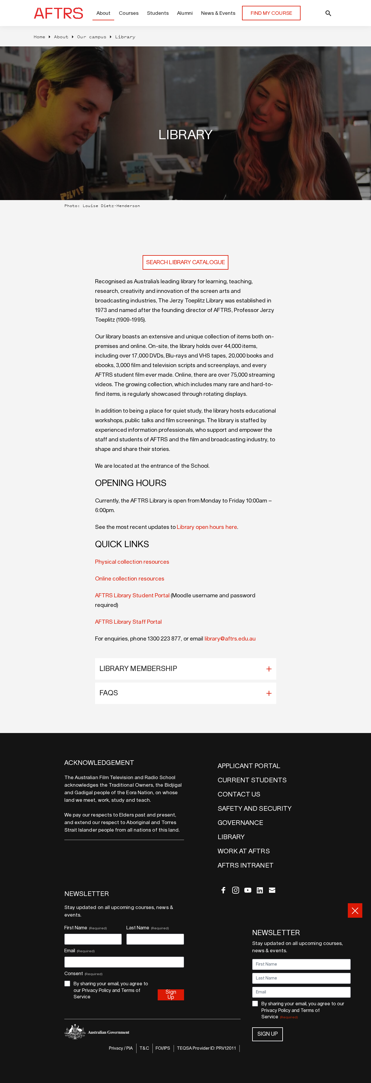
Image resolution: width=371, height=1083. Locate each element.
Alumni (184, 13)
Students (158, 13)
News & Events (218, 13)
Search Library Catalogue (185, 262)
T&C (144, 1048)
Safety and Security (255, 809)
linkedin (260, 890)
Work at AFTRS (244, 851)
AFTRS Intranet (246, 865)
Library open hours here (207, 527)
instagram (235, 890)
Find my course (271, 13)
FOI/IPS (163, 1048)
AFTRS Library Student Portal (132, 595)
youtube (248, 890)
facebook (223, 890)
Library (231, 837)
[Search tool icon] (317, 13)
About (103, 13)
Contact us (239, 794)
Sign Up (267, 1034)
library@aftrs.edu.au (230, 639)
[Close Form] (355, 910)
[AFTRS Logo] (60, 13)
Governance (240, 823)
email (272, 890)
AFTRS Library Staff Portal (129, 622)
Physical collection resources (132, 562)
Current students (252, 780)
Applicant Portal (249, 766)
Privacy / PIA (121, 1048)
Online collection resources (130, 579)
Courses (128, 13)
